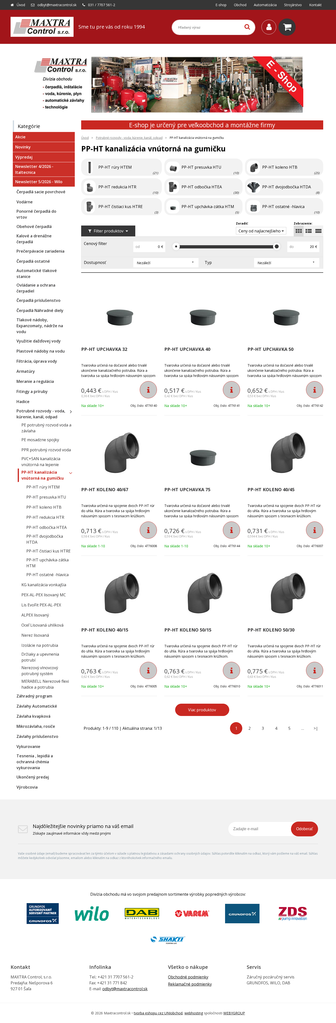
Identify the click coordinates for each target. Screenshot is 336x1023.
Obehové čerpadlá (34, 226)
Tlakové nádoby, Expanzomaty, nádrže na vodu (39, 325)
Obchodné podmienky (188, 977)
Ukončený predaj (32, 777)
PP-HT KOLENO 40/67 (104, 489)
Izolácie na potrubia (39, 645)
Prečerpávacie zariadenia (40, 251)
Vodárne (24, 202)
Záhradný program (34, 696)
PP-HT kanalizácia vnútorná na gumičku (42, 475)
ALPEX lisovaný (35, 615)
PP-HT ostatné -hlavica (47, 574)
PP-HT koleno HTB (43, 507)
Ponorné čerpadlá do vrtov (36, 214)
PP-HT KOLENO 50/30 (270, 630)
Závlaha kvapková (33, 716)
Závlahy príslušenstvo (37, 736)
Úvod (21, 4)
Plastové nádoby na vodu (40, 351)
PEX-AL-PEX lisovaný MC (43, 595)
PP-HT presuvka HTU (46, 497)
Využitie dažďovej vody (38, 341)
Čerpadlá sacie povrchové (40, 192)
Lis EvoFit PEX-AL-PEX (41, 605)
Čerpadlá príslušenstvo (38, 300)
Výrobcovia (27, 787)
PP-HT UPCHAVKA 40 (187, 349)
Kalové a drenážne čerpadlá (34, 238)
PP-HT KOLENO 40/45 (270, 489)
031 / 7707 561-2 (101, 4)
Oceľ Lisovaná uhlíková (42, 625)
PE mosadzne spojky (40, 439)
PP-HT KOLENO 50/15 (187, 630)
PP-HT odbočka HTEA (46, 527)
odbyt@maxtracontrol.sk (56, 4)
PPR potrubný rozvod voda (46, 450)
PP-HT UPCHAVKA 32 (104, 349)
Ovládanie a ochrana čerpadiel (35, 288)
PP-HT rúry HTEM (43, 487)
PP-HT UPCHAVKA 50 (270, 349)
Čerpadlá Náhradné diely (39, 310)
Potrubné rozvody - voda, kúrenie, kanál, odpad (129, 138)
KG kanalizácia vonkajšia (43, 584)
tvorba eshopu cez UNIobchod (158, 1013)
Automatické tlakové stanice (36, 273)
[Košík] (288, 27)
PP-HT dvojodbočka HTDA (44, 539)
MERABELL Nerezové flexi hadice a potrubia (45, 684)
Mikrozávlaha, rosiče (35, 726)
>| (316, 728)
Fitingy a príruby (32, 391)
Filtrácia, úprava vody (36, 361)
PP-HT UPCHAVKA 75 (187, 489)
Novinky (23, 147)
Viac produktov (202, 710)
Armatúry (25, 371)
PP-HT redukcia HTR (45, 517)
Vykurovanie (28, 746)
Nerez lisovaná (35, 635)
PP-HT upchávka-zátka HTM (47, 562)
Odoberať (304, 829)
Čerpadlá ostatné (33, 261)
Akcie (20, 137)
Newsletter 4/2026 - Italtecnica (34, 169)
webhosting (193, 1013)
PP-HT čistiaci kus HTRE (48, 551)
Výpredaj (23, 157)
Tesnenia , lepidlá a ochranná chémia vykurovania (34, 761)
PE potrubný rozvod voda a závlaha (46, 428)
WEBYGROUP (234, 1013)
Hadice (23, 401)
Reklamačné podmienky (190, 984)
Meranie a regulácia (35, 381)
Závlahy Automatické (36, 706)
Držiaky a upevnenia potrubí (40, 657)
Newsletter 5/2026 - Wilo (38, 181)
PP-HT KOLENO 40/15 (104, 630)
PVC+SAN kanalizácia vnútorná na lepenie (40, 461)
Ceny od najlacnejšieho (260, 231)
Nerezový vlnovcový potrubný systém (39, 670)
